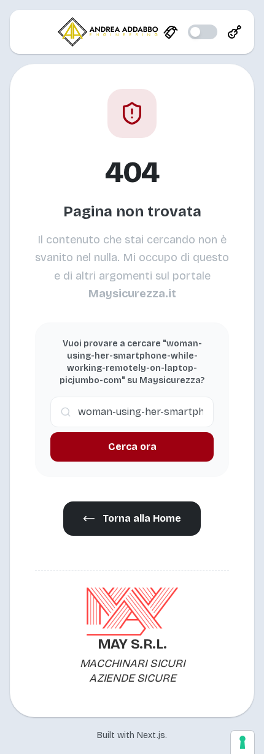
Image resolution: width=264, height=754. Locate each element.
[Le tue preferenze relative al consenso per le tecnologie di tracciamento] (242, 742)
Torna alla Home (142, 518)
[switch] (202, 32)
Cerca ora (132, 446)
